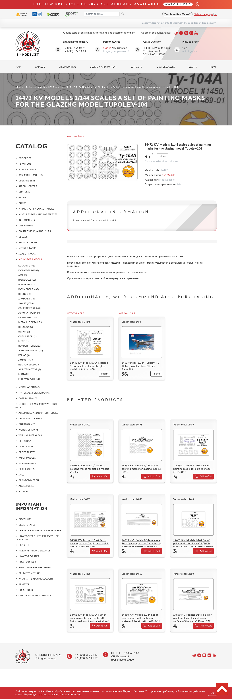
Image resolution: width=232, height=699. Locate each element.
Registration (120, 47)
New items (24, 163)
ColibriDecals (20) (29, 308)
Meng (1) (23, 341)
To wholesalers (165, 67)
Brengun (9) (25, 327)
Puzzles (23, 491)
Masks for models (34, 86)
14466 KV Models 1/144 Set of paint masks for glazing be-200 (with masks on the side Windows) (89, 618)
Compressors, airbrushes (34, 231)
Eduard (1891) (26, 265)
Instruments (26, 220)
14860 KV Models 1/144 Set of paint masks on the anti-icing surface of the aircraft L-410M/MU (141, 618)
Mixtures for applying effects (37, 214)
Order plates (26, 452)
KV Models (54, 86)
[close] (196, 4)
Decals (23, 236)
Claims (192, 67)
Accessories (26, 486)
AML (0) (22, 275)
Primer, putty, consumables (36, 208)
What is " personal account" (36, 578)
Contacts (136, 67)
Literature (25, 225)
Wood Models (27, 463)
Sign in (107, 47)
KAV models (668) (28, 289)
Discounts (24, 519)
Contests (24, 192)
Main (18, 67)
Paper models (27, 457)
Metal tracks (27, 248)
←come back (75, 136)
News (213, 67)
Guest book (25, 590)
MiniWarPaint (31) (29, 378)
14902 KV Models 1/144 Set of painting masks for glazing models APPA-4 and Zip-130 (89, 543)
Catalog (40, 67)
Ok (212, 693)
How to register (28, 556)
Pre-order (25, 158)
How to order (190, 41)
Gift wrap (24, 441)
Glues (22, 197)
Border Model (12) (29, 345)
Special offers (67, 67)
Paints (22, 203)
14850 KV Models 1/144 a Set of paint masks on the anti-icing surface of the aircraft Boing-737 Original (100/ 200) (192, 619)
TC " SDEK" (24, 545)
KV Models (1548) (28, 270)
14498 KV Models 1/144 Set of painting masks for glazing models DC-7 (141, 468)
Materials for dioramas (34, 392)
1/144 (68, 86)
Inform (162, 156)
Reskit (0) (24, 331)
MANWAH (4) (25, 374)
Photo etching (27, 242)
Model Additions (29, 387)
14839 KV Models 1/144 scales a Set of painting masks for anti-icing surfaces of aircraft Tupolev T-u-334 (141, 545)
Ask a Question (152, 41)
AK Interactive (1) (29, 369)
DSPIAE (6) (24, 355)
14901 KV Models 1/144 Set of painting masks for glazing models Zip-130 (89, 468)
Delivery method (29, 573)
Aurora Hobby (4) (29, 312)
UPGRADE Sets (26, 180)
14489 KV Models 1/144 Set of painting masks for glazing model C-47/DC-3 (192, 468)
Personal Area (111, 41)
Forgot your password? (116, 51)
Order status (26, 525)
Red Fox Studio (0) (29, 364)
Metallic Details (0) (30, 322)
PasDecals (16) (27, 279)
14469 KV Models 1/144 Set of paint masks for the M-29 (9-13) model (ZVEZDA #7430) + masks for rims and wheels (193, 545)
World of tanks (28, 429)
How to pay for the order (34, 567)
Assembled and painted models (38, 412)
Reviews (23, 584)
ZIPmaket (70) (26, 298)
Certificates (26, 469)
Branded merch (28, 480)
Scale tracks (27, 253)
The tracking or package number (39, 530)
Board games (26, 424)
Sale (21, 474)
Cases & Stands (27, 398)
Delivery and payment (103, 67)
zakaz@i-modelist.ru (75, 41)
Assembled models (30, 175)
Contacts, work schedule (34, 595)
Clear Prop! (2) (27, 336)
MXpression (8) (27, 284)
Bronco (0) (24, 294)
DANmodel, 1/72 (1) (29, 317)
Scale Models (27, 169)
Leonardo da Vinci (30, 418)
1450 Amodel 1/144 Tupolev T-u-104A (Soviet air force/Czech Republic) (141, 366)
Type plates (25, 446)
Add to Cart (102, 476)
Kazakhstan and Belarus (34, 550)
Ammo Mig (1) (26, 360)
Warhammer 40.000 (30, 435)
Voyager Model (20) (30, 350)
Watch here (178, 4)
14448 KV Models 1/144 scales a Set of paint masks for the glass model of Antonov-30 (89, 366)
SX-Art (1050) (26, 303)
